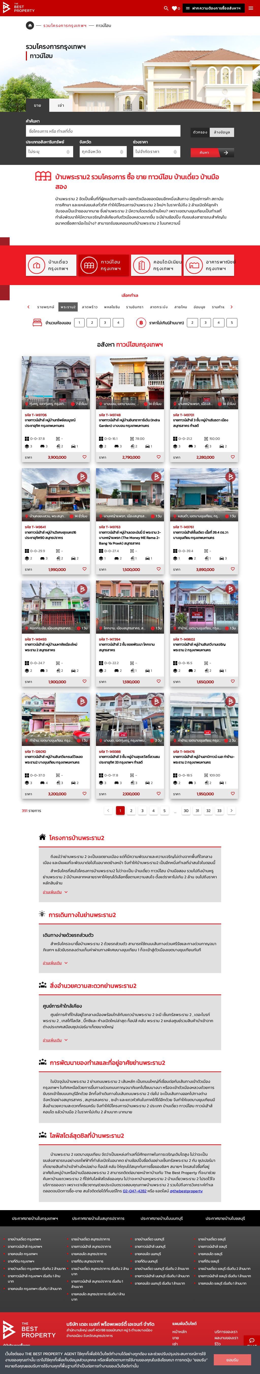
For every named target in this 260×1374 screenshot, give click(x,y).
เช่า (175, 1344)
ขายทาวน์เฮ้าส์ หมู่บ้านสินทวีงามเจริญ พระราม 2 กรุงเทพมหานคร (199, 647)
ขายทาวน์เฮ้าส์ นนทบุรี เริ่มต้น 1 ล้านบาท (162, 1276)
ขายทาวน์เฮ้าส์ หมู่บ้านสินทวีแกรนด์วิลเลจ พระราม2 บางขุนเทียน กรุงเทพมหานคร (54, 759)
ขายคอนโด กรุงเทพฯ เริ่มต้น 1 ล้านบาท (34, 1288)
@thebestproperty (186, 1191)
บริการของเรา (226, 1332)
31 (197, 810)
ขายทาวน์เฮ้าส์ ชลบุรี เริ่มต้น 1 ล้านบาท (224, 1276)
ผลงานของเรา (226, 1338)
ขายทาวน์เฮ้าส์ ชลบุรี (212, 1246)
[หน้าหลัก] (19, 12)
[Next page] (232, 810)
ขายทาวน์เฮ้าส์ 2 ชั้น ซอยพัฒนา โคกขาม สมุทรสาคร (127, 647)
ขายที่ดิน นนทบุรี (146, 1261)
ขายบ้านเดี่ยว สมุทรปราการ (90, 1239)
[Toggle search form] (166, 8)
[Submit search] (226, 152)
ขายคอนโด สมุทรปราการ (89, 1254)
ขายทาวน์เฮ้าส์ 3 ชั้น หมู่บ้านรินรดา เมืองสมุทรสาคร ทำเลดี (200, 422)
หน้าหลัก (179, 1332)
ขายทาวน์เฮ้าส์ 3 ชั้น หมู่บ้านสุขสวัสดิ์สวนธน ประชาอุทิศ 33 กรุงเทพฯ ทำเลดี (129, 759)
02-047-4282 (135, 1191)
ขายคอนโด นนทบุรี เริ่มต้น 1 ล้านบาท (160, 1283)
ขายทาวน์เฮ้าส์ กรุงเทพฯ (25, 1246)
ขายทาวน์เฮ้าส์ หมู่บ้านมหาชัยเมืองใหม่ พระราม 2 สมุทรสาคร (51, 647)
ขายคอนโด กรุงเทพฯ (23, 1254)
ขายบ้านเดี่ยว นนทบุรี (149, 1239)
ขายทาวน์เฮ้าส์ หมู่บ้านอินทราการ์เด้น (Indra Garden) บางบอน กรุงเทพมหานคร (129, 422)
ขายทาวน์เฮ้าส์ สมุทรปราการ (91, 1246)
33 (219, 810)
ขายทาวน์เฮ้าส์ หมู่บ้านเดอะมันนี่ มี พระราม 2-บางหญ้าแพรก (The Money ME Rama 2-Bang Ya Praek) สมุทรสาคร (130, 537)
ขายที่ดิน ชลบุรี (208, 1261)
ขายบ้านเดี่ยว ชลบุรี (212, 1239)
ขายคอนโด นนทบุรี (148, 1254)
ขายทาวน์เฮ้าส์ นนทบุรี (150, 1246)
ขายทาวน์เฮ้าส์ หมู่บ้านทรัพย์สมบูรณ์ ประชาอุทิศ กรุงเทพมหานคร (50, 422)
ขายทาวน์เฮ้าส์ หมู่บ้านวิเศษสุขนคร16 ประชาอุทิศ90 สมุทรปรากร (50, 535)
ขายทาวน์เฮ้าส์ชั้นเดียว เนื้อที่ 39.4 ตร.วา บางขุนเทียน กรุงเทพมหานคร (200, 535)
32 (208, 810)
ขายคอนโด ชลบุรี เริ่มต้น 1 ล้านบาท (222, 1283)
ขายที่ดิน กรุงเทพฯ (21, 1261)
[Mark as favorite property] (84, 457)
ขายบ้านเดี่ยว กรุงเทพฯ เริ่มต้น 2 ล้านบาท (37, 1268)
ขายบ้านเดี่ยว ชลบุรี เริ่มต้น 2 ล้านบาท (224, 1268)
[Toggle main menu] (251, 8)
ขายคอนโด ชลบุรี (210, 1254)
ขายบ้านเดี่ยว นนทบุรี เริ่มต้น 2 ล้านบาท (162, 1268)
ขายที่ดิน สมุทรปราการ (87, 1261)
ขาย (175, 1338)
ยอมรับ (232, 1360)
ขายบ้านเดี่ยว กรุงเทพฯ (24, 1239)
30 (186, 810)
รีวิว (218, 1344)
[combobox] (103, 131)
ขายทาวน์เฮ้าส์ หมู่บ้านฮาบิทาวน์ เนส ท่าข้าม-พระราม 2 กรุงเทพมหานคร (204, 759)
